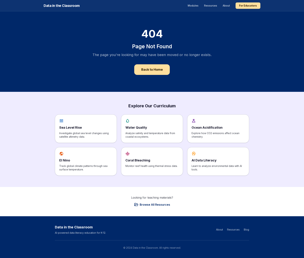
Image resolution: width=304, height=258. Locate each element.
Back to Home (152, 69)
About (226, 5)
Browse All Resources (152, 204)
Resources (210, 5)
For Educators (248, 5)
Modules (193, 5)
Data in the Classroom (62, 6)
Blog (246, 229)
